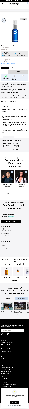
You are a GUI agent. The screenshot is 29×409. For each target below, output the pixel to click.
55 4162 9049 (13, 384)
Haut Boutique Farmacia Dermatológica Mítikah (18, 312)
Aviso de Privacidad (6, 344)
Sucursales (3, 380)
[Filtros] (23, 221)
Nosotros (3, 340)
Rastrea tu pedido (5, 353)
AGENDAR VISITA (7, 298)
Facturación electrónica (6, 356)
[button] (2, 3)
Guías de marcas (5, 373)
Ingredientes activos (6, 371)
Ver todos (14, 280)
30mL (13, 67)
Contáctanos (4, 382)
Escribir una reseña (11, 221)
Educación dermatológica (7, 375)
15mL (5, 67)
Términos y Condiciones (7, 342)
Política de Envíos (5, 355)
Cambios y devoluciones (7, 358)
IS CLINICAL (4, 49)
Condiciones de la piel (6, 369)
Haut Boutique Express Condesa (7, 311)
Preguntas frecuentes (6, 351)
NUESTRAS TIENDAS (21, 298)
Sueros (18, 277)
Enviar (23, 330)
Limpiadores (7, 277)
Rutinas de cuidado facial (7, 367)
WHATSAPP (4, 378)
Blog (2, 365)
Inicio (3, 14)
